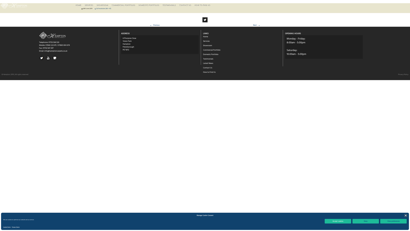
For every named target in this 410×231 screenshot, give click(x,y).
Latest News (208, 63)
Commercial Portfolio (123, 5)
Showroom (102, 5)
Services (89, 5)
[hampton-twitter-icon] (205, 20)
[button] (406, 215)
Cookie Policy (7, 227)
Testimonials (169, 5)
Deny (366, 221)
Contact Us (185, 5)
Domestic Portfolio (148, 5)
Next (257, 25)
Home (78, 5)
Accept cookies (338, 221)
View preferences (393, 221)
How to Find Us (202, 5)
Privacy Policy (16, 227)
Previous (154, 25)
